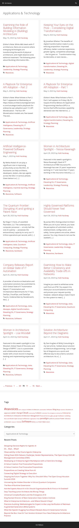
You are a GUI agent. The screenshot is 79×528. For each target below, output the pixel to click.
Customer (44, 413)
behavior (49, 409)
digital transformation (53, 120)
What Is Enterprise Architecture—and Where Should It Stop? (28, 501)
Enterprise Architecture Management (27, 416)
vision (48, 422)
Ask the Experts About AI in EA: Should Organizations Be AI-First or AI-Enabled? (36, 488)
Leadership (7, 69)
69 (20, 386)
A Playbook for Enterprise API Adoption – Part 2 (17, 85)
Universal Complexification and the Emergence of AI (25, 495)
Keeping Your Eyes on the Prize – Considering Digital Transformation (58, 28)
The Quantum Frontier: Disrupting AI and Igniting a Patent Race (18, 208)
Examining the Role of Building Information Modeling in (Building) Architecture (15, 29)
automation (43, 409)
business (63, 409)
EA (48, 413)
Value (44, 422)
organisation (33, 418)
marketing (67, 416)
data (70, 117)
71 (27, 386)
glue (51, 416)
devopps (6, 309)
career (13, 413)
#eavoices (9, 72)
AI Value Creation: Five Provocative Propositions (23, 464)
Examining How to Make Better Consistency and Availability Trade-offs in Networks (57, 269)
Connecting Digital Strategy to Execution (20, 473)
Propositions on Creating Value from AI (20, 470)
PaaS (38, 418)
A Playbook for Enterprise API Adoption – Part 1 (58, 85)
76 (33, 386)
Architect (29, 409)
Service (19, 422)
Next (39, 386)
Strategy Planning (20, 69)
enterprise (59, 413)
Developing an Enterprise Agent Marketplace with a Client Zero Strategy (33, 461)
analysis (23, 409)
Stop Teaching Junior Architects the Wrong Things (24, 491)
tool (37, 422)
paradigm (44, 418)
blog (54, 409)
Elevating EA (62, 66)
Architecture (35, 409)
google (55, 416)
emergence (52, 413)
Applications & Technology (16, 66)
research (14, 422)
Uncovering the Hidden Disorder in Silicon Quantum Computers (30, 482)
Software (18, 194)
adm (20, 409)
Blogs (58, 409)
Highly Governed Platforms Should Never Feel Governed (59, 208)
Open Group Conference (21, 418)
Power (62, 418)
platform (51, 418)
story (33, 422)
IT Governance (60, 182)
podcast (57, 418)
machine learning (20, 188)
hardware (18, 251)
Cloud (25, 412)
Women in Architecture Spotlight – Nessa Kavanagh (59, 147)
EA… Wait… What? (11, 449)
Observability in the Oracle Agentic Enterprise (22, 452)
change (19, 413)
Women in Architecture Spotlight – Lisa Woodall (16, 331)
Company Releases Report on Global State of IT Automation (18, 268)
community (31, 413)
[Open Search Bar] (76, 3)
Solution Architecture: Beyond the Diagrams (56, 331)
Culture (38, 413)
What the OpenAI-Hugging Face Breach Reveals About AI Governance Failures (35, 510)
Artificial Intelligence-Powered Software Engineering (14, 149)
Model (12, 418)
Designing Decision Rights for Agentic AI (20, 446)
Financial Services (45, 416)
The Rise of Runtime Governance (17, 485)
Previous (7, 386)
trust (40, 422)
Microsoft (7, 418)
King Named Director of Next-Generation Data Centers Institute (29, 498)
